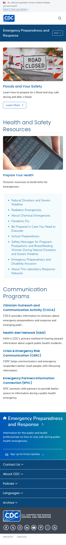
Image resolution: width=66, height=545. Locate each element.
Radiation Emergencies (26, 210)
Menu (56, 33)
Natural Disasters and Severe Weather (30, 202)
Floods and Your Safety (22, 86)
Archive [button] (9, 502)
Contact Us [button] (12, 464)
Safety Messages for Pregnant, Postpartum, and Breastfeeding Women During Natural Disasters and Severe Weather (33, 248)
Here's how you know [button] (15, 9)
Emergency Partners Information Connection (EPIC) (28, 380)
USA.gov (22, 536)
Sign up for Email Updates (25, 454)
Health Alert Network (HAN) (24, 333)
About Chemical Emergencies (30, 215)
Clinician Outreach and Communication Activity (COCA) (29, 307)
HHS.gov (8, 536)
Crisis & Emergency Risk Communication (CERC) (22, 353)
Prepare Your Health (18, 175)
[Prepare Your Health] (33, 153)
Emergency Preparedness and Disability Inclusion (31, 261)
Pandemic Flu (20, 221)
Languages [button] (11, 493)
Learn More (13, 105)
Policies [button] (9, 483)
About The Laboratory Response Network (33, 271)
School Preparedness (25, 236)
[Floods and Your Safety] (33, 64)
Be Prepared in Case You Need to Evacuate (33, 229)
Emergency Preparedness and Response (26, 33)
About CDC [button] (12, 474)
